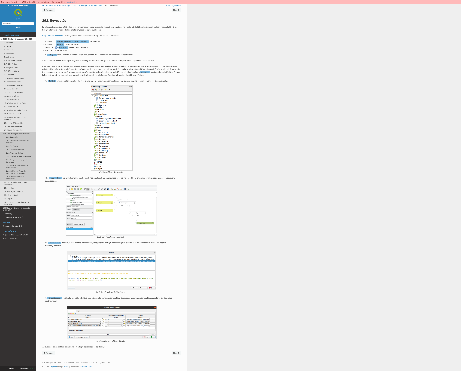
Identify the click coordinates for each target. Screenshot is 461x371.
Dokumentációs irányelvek (12, 226)
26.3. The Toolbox (12, 146)
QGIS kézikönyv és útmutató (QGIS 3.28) (18, 39)
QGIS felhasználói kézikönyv (58, 5)
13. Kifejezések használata (13, 85)
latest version (71, 2)
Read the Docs (86, 367)
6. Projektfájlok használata (13, 60)
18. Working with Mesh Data (15, 103)
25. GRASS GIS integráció (13, 130)
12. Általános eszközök (12, 82)
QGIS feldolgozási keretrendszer (87, 5)
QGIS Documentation (18, 5)
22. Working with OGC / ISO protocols (14, 118)
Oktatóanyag (7, 214)
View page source (173, 5)
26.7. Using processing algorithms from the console (19, 161)
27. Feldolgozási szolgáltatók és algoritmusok (15, 183)
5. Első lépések (9, 57)
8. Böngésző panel (11, 68)
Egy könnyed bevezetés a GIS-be (15, 217)
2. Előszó (7, 46)
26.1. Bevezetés (12, 137)
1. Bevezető (8, 43)
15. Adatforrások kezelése (13, 92)
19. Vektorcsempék (11, 107)
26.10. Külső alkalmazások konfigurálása (15, 178)
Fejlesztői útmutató (10, 238)
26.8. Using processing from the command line (17, 166)
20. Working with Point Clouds (15, 110)
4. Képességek (9, 53)
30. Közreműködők (11, 195)
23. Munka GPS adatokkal (13, 123)
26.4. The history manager (15, 149)
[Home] (43, 5)
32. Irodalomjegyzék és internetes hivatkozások (16, 203)
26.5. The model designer (15, 153)
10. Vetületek (9, 75)
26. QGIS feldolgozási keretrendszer (17, 134)
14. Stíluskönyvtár (11, 89)
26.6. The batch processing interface (18, 156)
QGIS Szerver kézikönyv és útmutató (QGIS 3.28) (16, 209)
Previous (49, 10)
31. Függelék (8, 199)
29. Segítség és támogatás (13, 191)
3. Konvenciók (9, 50)
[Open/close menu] (1, 39)
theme (66, 367)
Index (18, 27)
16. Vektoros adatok (11, 96)
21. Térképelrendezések (12, 114)
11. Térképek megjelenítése (14, 78)
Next (175, 10)
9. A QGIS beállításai (11, 71)
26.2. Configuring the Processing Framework (17, 142)
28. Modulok (9, 188)
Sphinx (54, 367)
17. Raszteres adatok (11, 99)
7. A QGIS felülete (10, 64)
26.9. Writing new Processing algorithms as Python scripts (16, 172)
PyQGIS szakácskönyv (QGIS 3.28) (15, 235)
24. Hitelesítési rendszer (13, 127)
